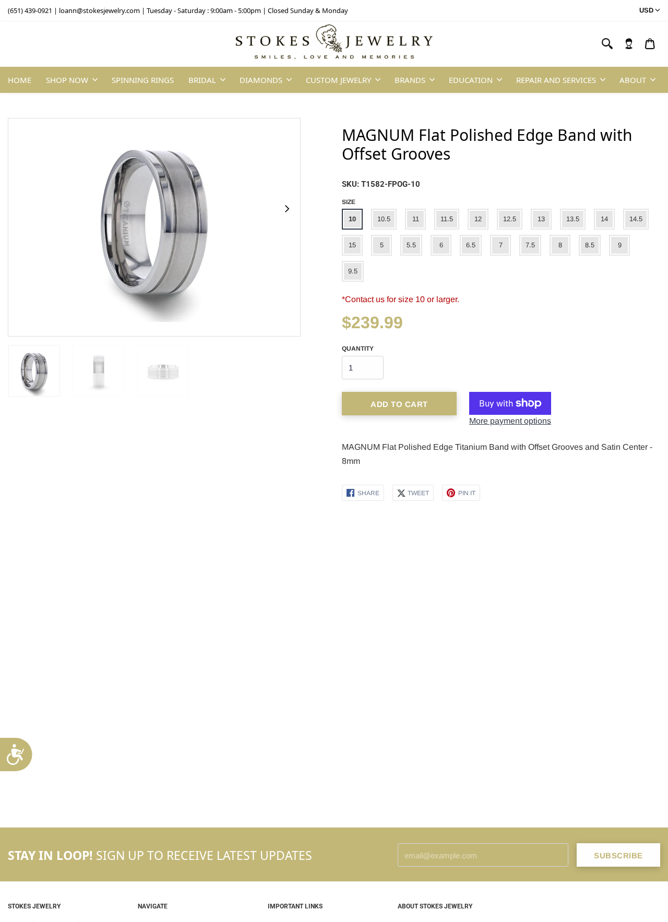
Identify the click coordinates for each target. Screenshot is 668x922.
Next (286, 208)
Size (348, 202)
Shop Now (67, 80)
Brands (410, 80)
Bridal (202, 80)
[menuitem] (629, 44)
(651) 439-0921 (30, 10)
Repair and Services (556, 80)
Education (471, 80)
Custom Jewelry (338, 80)
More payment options (510, 420)
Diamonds (261, 80)
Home (19, 80)
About (632, 80)
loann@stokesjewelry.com (99, 10)
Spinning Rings (143, 80)
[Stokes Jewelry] (334, 44)
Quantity (358, 348)
